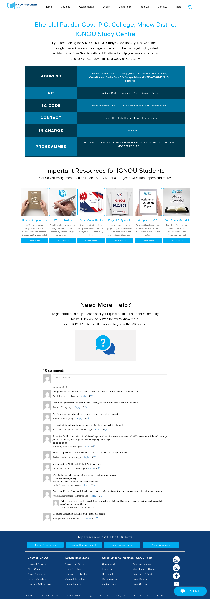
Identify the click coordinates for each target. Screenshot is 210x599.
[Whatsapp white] (176, 559)
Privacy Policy (115, 596)
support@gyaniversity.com (94, 596)
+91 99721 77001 (73, 596)
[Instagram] (176, 567)
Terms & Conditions (158, 596)
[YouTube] (176, 583)
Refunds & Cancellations (135, 596)
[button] (65, 5)
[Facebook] (176, 575)
